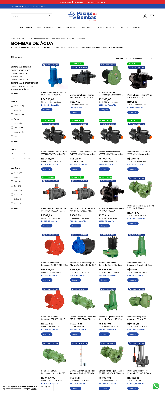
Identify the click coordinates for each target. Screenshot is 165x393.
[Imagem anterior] (74, 76)
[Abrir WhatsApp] (156, 386)
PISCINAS (86, 27)
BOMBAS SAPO (17, 76)
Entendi (33, 389)
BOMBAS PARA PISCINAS (21, 67)
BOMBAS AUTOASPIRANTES (22, 86)
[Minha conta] (145, 16)
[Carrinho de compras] (152, 16)
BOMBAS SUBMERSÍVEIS (20, 80)
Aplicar (35, 158)
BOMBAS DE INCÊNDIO (20, 89)
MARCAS (122, 27)
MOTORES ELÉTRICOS (66, 27)
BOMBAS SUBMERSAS (19, 73)
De (12, 154)
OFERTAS (137, 27)
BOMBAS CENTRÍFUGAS (20, 70)
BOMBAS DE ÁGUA (43, 27)
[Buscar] (49, 16)
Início (13, 39)
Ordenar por (121, 58)
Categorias (26, 27)
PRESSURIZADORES (104, 27)
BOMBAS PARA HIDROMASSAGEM (24, 83)
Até (23, 154)
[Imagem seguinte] (93, 76)
